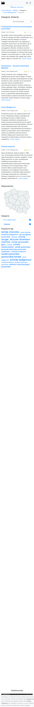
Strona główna (6, 10)
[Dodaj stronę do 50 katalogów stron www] (17, 7)
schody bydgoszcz (21, 259)
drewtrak (14, 237)
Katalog (15, 10)
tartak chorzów (10, 231)
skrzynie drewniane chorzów (15, 240)
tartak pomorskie (23, 247)
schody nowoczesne (10, 245)
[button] (27, 3)
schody (9, 245)
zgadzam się (30, 699)
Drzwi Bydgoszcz (8, 107)
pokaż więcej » (27, 58)
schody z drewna (18, 251)
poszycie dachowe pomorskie (14, 249)
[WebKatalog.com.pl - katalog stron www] (3, 3)
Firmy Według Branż (9, 12)
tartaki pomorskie (10, 254)
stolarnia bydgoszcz (9, 234)
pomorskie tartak (11, 256)
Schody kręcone (8, 146)
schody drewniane (7, 262)
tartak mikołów (25, 232)
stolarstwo (6, 251)
